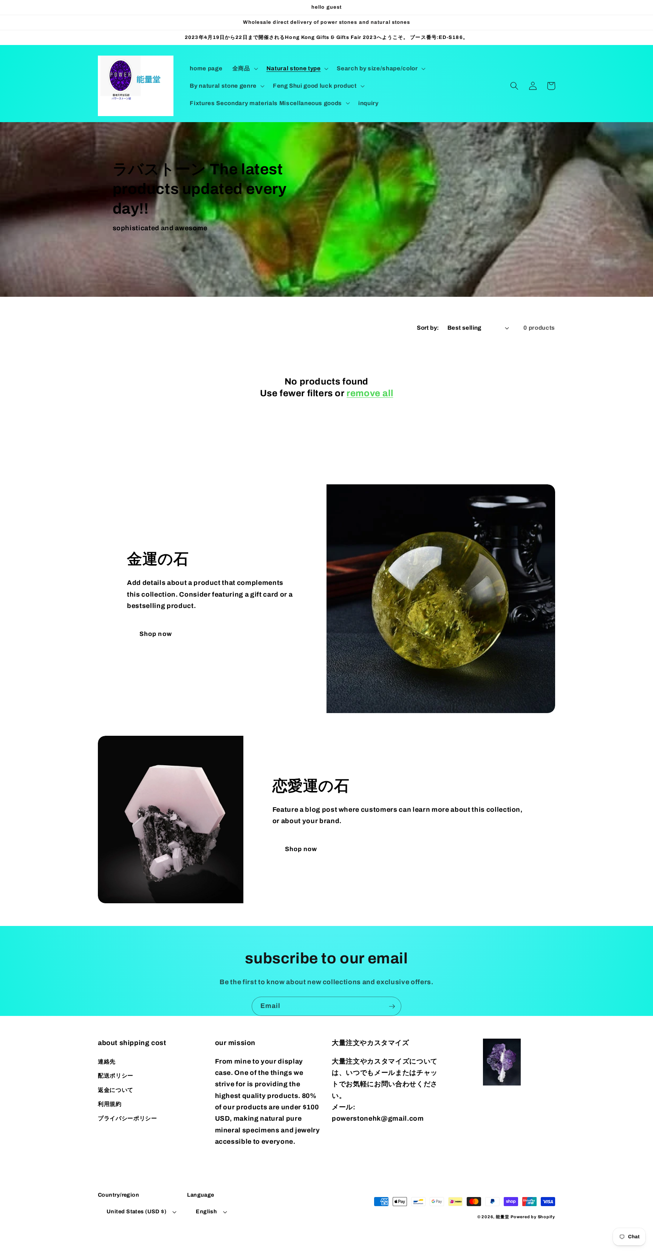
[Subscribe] (392, 1006)
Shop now (155, 634)
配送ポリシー (115, 1075)
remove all (370, 393)
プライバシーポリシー (127, 1118)
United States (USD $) (136, 1211)
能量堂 (502, 1216)
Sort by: (428, 327)
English (206, 1211)
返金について (115, 1090)
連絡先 (107, 1061)
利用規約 (110, 1104)
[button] (244, 68)
